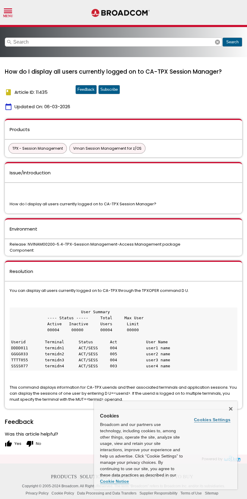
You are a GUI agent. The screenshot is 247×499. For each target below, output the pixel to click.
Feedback (86, 89)
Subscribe (109, 89)
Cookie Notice (114, 481)
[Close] (231, 409)
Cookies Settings (212, 419)
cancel (217, 42)
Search (232, 42)
